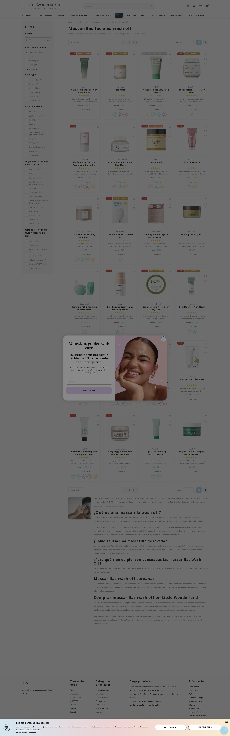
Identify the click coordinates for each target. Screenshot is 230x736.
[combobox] (226, 722)
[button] (83, 732)
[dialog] (115, 727)
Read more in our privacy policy (28, 729)
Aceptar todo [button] (170, 727)
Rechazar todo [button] (205, 727)
